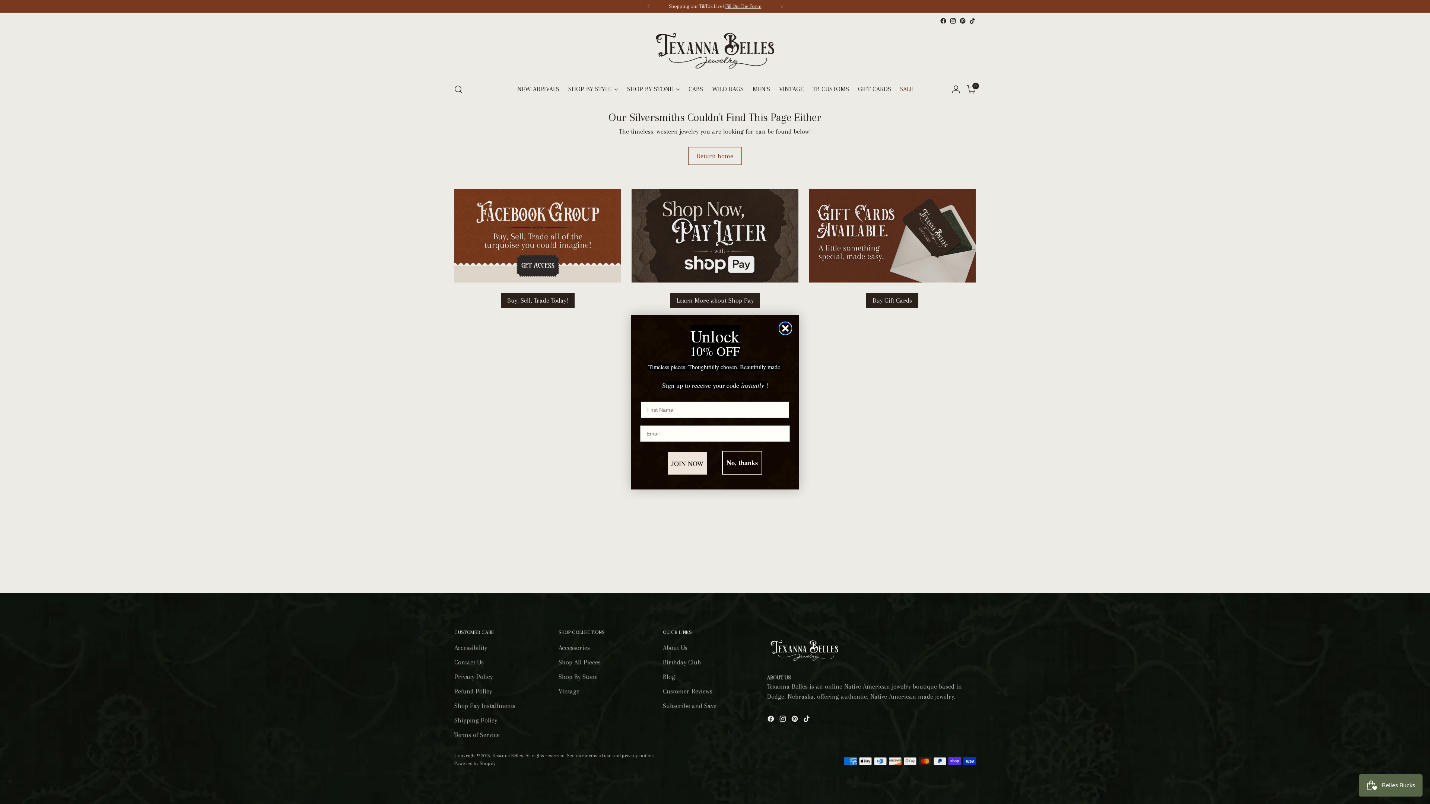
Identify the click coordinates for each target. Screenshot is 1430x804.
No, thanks (742, 463)
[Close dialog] (785, 328)
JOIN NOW (687, 463)
